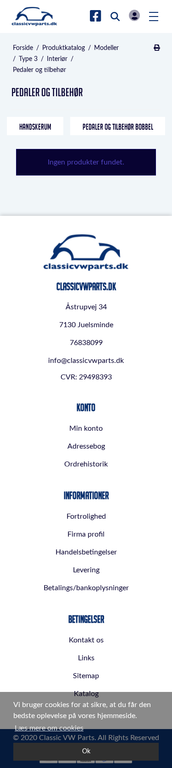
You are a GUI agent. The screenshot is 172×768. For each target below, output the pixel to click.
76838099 (86, 342)
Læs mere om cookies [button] (49, 728)
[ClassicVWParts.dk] (34, 16)
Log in (134, 15)
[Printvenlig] (157, 48)
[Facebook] (95, 16)
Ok (86, 751)
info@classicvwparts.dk (86, 360)
